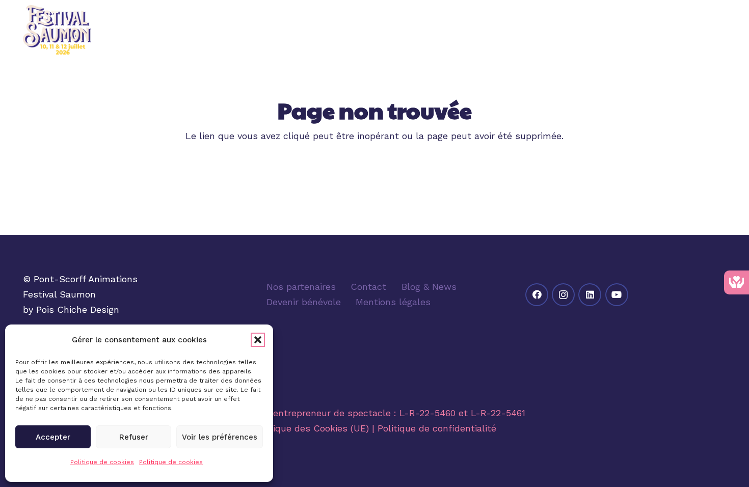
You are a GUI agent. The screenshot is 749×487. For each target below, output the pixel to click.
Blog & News (429, 286)
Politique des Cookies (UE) (311, 428)
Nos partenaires (301, 286)
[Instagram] (563, 294)
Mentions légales (393, 301)
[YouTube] (616, 294)
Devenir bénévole (303, 301)
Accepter (53, 437)
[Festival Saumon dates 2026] (57, 30)
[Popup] (719, 30)
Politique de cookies (102, 462)
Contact (368, 286)
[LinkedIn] (589, 294)
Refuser (133, 437)
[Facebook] (536, 294)
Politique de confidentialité (437, 428)
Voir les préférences (219, 437)
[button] (258, 340)
